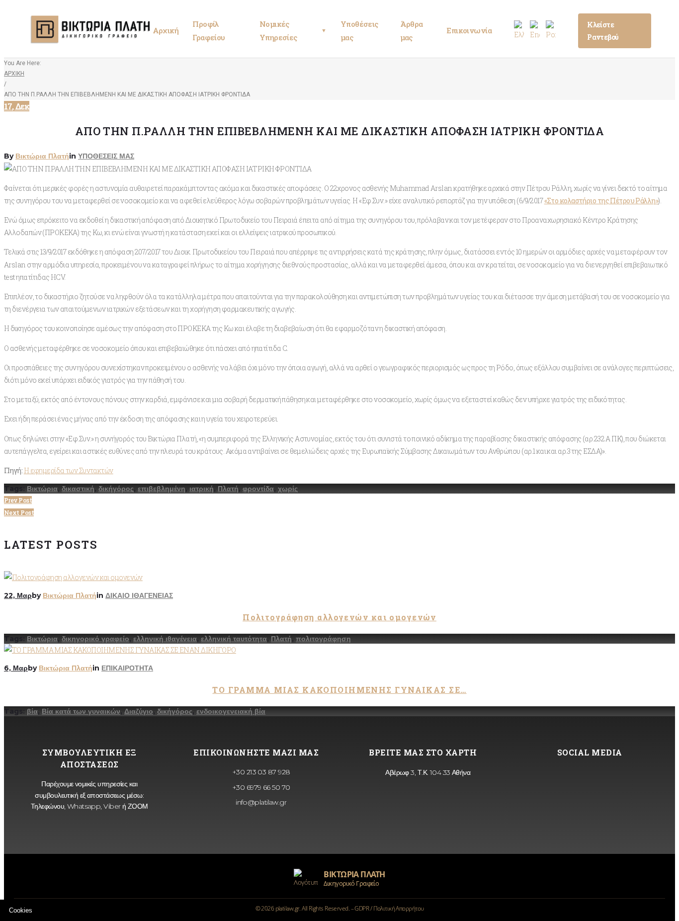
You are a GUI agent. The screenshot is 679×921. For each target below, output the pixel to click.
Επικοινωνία (469, 30)
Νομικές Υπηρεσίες (293, 30)
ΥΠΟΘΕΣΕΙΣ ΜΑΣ (106, 156)
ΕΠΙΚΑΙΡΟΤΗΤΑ (127, 668)
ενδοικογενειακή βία (230, 711)
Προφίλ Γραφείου (208, 30)
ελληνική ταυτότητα (234, 638)
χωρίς (288, 488)
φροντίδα (258, 488)
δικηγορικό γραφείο (95, 638)
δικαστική (78, 488)
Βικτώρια (42, 488)
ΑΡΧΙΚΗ (14, 73)
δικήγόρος (116, 488)
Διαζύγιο (138, 711)
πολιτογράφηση (323, 638)
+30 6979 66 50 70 (260, 787)
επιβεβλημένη (161, 488)
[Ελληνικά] (519, 30)
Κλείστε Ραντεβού (603, 31)
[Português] (551, 30)
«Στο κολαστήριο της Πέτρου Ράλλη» (601, 200)
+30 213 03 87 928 (260, 771)
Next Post (19, 512)
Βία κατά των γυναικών (81, 711)
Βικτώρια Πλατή (42, 156)
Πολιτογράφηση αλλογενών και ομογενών (339, 617)
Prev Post (18, 500)
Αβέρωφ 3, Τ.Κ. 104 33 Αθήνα (427, 772)
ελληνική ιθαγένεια (165, 638)
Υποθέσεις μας (359, 30)
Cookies (20, 910)
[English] (535, 30)
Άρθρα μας (411, 30)
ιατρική (201, 488)
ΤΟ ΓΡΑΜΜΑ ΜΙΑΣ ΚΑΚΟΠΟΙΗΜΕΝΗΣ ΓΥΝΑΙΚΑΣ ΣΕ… (339, 689)
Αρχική (166, 30)
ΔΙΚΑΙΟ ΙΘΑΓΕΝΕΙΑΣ (139, 595)
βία (32, 711)
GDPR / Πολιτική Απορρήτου (389, 908)
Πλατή (228, 488)
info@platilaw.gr (260, 802)
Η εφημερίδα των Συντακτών (68, 470)
